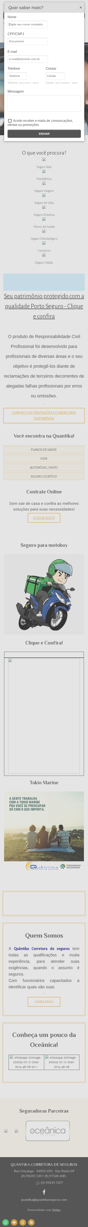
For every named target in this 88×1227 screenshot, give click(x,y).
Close (81, 8)
